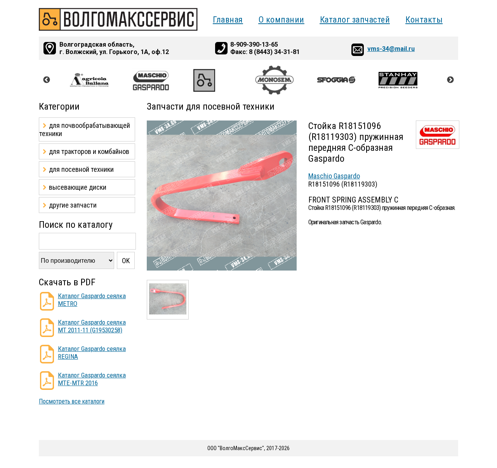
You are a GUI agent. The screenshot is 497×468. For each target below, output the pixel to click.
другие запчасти (73, 205)
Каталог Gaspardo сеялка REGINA (92, 352)
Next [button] (450, 80)
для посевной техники (81, 169)
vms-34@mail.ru (391, 48)
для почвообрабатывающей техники (84, 129)
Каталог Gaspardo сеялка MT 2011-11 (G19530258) (92, 326)
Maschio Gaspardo (334, 176)
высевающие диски (77, 187)
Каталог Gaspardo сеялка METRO (92, 299)
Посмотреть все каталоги (71, 401)
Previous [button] (46, 80)
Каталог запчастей (355, 19)
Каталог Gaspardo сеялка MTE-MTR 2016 (92, 379)
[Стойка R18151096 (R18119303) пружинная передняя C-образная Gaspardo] (222, 268)
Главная (228, 19)
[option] (101, 80)
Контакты (424, 19)
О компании (281, 19)
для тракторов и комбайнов (89, 151)
